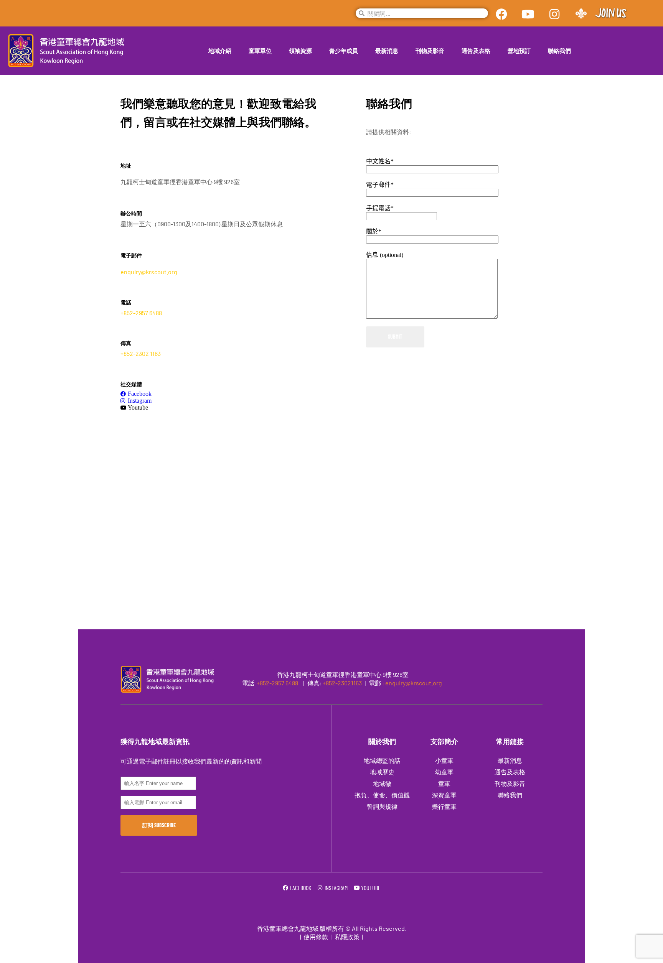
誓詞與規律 (382, 806)
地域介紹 (219, 50)
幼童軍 (444, 771)
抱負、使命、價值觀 (382, 794)
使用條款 (315, 936)
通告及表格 (476, 50)
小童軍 (444, 760)
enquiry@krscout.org (148, 271)
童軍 (444, 783)
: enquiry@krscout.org (412, 682)
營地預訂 (519, 50)
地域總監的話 (382, 760)
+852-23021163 (342, 682)
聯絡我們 (559, 50)
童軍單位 (260, 50)
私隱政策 (347, 936)
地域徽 (382, 783)
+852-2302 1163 (140, 353)
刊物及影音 (430, 50)
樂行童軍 (444, 806)
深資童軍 (444, 794)
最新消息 (386, 50)
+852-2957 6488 (141, 312)
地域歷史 (382, 771)
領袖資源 (300, 50)
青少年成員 (343, 50)
